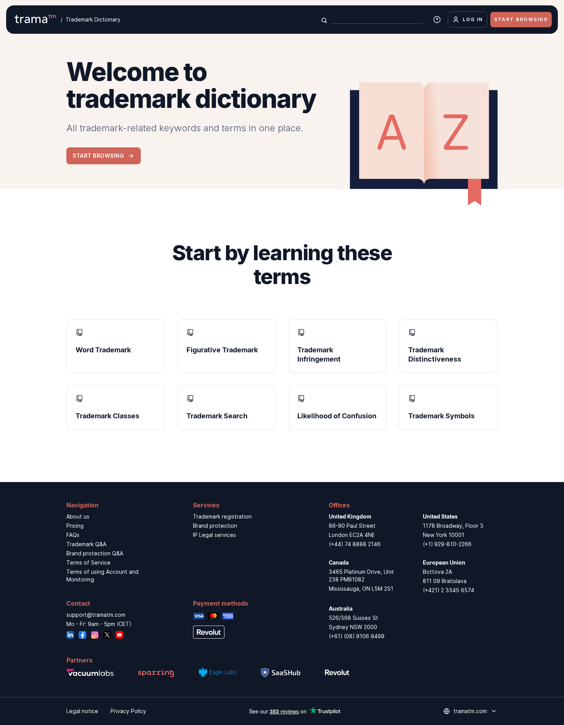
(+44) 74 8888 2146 (355, 544)
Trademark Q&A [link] (86, 544)
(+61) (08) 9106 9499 (356, 636)
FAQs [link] (72, 535)
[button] (103, 155)
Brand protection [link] (215, 525)
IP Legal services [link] (214, 535)
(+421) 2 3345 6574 (448, 590)
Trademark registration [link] (222, 516)
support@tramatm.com (95, 614)
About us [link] (77, 516)
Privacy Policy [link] (128, 711)
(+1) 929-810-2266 (447, 544)
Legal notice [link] (82, 711)
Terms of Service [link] (88, 562)
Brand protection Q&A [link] (94, 553)
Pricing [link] (75, 525)
